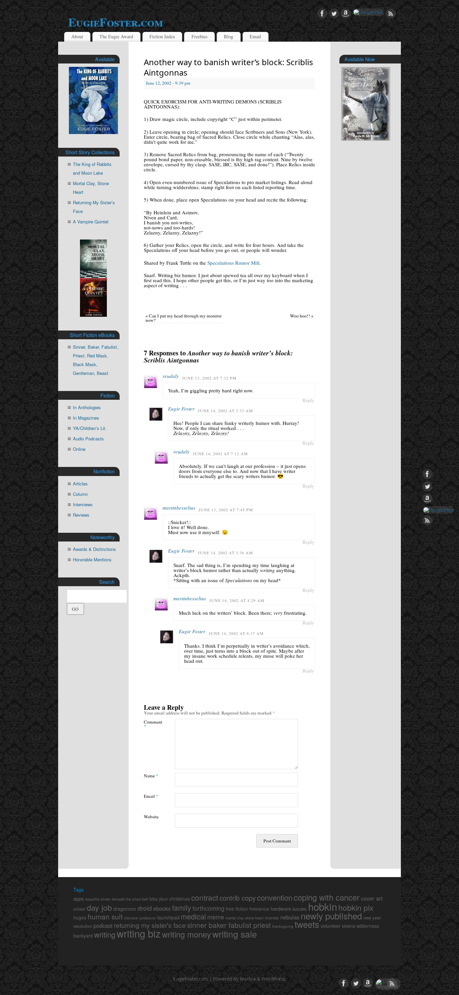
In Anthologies (87, 407)
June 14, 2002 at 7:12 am (220, 453)
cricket (79, 909)
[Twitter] (334, 13)
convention (274, 897)
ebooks (162, 908)
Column (80, 494)
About (77, 36)
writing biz (139, 933)
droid (144, 907)
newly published (331, 915)
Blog (228, 36)
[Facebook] (322, 13)
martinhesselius (179, 507)
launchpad (168, 917)
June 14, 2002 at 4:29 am (236, 600)
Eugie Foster (181, 408)
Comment (151, 724)
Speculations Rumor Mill (233, 262)
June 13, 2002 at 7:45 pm (226, 509)
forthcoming (208, 908)
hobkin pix (356, 907)
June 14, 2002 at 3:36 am (225, 552)
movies (272, 917)
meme (215, 917)
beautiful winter (98, 899)
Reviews (81, 515)
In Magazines (86, 418)
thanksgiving (282, 926)
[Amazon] (346, 13)
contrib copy (237, 898)
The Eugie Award (116, 36)
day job (99, 907)
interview (131, 917)
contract (204, 897)
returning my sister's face (150, 925)
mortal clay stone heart (244, 917)
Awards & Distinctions (94, 549)
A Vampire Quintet (91, 221)
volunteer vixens (338, 925)
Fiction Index (162, 36)
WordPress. (274, 979)
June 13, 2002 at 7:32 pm (209, 378)
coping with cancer (327, 897)
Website (151, 816)
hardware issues (288, 908)
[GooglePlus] (368, 12)
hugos (79, 917)
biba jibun (159, 899)
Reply (308, 400)
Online (79, 449)
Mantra (248, 979)
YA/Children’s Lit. (90, 428)
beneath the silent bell (130, 899)
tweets (307, 924)
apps (78, 898)
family (181, 907)
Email (255, 36)
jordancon (147, 917)
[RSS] (391, 13)
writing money (186, 934)
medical (193, 916)
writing (104, 934)
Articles (80, 483)
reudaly (171, 376)
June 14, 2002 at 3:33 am (225, 410)
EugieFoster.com (115, 21)
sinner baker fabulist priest (229, 925)
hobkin (322, 906)
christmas (179, 898)
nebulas (289, 917)
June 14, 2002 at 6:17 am (236, 633)
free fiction (237, 908)
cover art (372, 898)
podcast (103, 925)
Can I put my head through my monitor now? (183, 318)
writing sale (234, 933)
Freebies (200, 36)
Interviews (83, 504)
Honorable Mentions (92, 559)
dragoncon (124, 908)
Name (151, 775)
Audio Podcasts (88, 438)
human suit (105, 916)
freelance (259, 908)
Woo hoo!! (302, 316)
